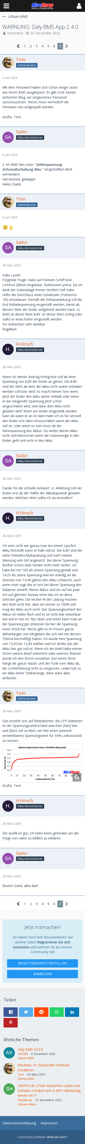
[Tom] (9, 1072)
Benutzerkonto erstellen (42, 963)
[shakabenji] (9, 1095)
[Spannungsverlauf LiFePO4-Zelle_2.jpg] (42, 763)
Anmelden (42, 974)
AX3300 (23, 1054)
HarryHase (15, 33)
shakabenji (25, 1100)
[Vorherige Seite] (18, 46)
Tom (21, 1074)
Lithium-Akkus (27, 1104)
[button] (6, 6)
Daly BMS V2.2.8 (30, 1049)
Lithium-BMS (26, 1058)
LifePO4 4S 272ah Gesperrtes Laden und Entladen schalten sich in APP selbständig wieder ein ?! (49, 1090)
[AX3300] (9, 1053)
